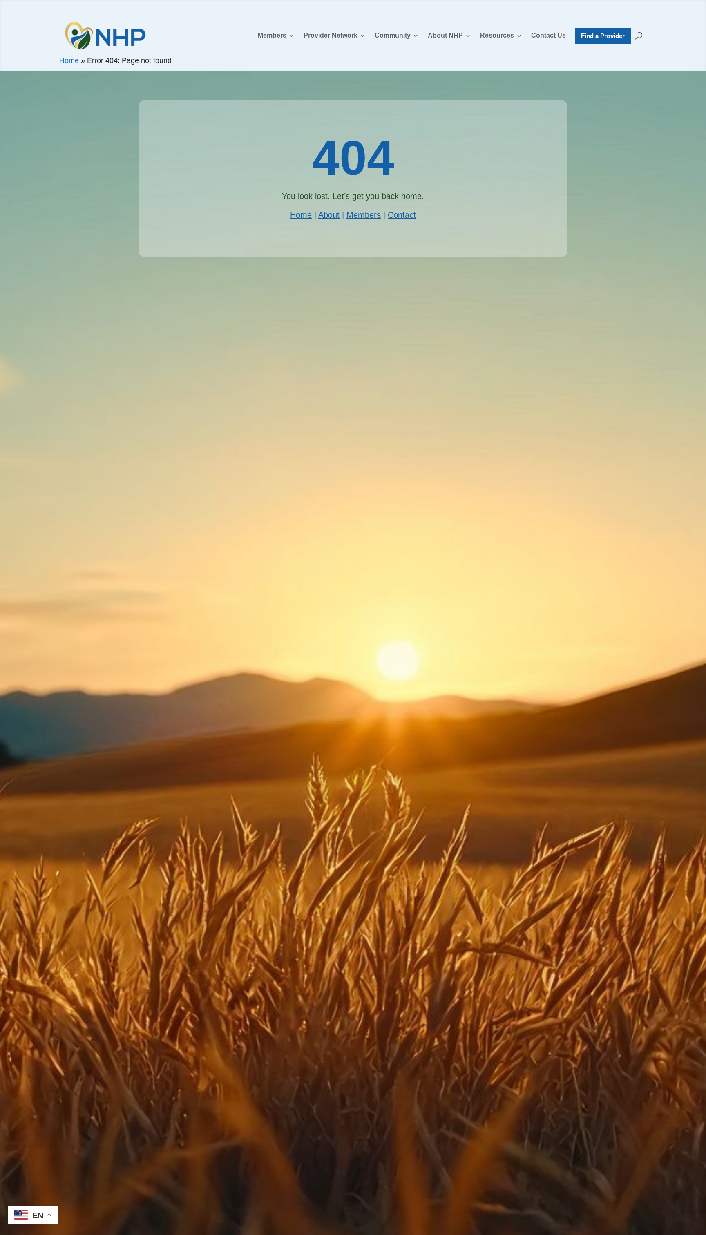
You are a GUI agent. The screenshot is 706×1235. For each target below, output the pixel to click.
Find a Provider (603, 35)
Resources (497, 35)
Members (272, 35)
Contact (402, 214)
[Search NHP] (638, 35)
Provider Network (330, 35)
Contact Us (548, 35)
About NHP (445, 35)
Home (69, 60)
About (329, 214)
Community (393, 35)
